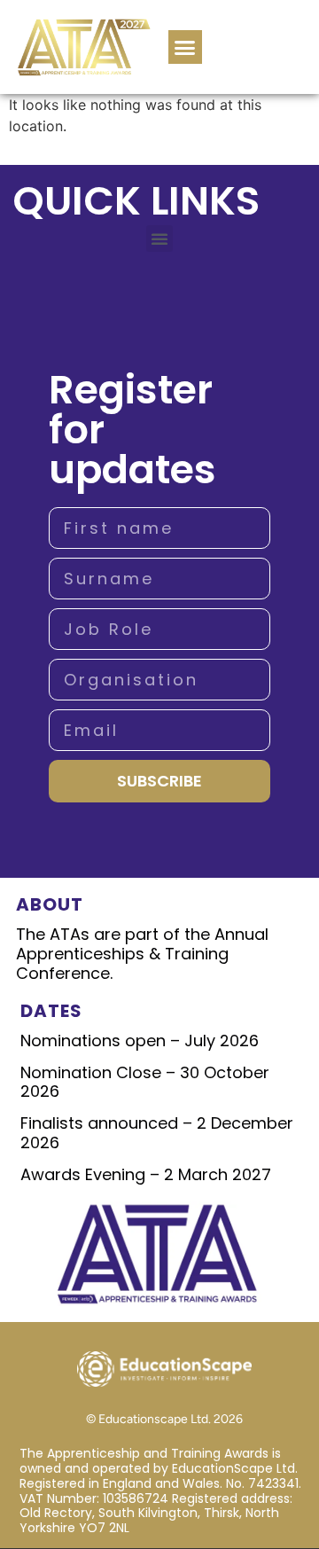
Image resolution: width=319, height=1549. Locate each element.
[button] (185, 47)
